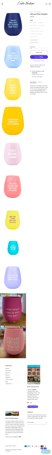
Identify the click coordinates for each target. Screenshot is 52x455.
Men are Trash (34, 36)
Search (7, 368)
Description (33, 82)
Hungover (41, 22)
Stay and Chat (34, 31)
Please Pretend (34, 42)
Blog (6, 381)
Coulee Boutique (13, 449)
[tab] (34, 82)
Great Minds (33, 25)
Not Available (33, 22)
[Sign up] (46, 422)
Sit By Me (41, 31)
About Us (7, 373)
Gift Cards (8, 370)
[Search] (46, 3)
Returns (7, 375)
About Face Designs (35, 12)
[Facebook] (28, 402)
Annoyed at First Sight (36, 34)
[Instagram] (31, 402)
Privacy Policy (9, 379)
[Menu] (2, 3)
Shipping (7, 377)
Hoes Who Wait (34, 39)
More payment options (39, 60)
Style (31, 20)
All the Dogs (41, 25)
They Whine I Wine (35, 28)
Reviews (40, 82)
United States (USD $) (10, 446)
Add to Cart (39, 52)
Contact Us (8, 383)
